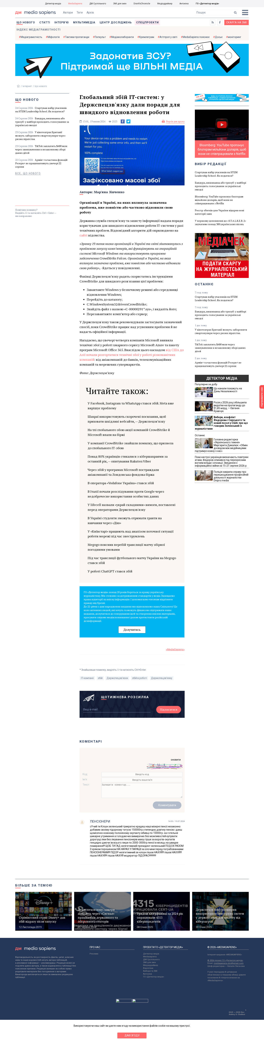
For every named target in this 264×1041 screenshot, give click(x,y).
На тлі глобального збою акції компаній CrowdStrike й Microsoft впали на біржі (129, 432)
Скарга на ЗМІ (236, 22)
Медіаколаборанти (122, 37)
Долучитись (132, 630)
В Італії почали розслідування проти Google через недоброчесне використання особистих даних (126, 493)
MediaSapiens (75, 3)
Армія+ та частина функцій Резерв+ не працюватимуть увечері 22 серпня (41, 163)
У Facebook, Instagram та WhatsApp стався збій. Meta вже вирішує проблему (131, 405)
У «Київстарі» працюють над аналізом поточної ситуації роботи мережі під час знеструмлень (130, 533)
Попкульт (100, 37)
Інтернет (27, 86)
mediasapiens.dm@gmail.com (229, 963)
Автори (68, 12)
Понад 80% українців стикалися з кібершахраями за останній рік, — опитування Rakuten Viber (128, 458)
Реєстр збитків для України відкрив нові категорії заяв (219, 212)
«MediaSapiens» (175, 649)
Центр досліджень (116, 22)
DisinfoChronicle (142, 3)
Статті (44, 22)
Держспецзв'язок (117, 678)
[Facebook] (123, 121)
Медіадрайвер (164, 3)
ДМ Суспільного (97, 3)
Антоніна (184, 3)
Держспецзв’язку (161, 678)
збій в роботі (139, 678)
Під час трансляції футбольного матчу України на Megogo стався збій (132, 560)
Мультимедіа (84, 22)
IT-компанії (87, 678)
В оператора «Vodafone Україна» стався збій (121, 483)
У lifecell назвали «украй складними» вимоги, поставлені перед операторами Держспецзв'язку (131, 507)
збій (100, 678)
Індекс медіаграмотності (39, 29)
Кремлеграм (146, 37)
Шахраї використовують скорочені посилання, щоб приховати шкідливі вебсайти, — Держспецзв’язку (127, 418)
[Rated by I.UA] (124, 1001)
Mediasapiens (150, 956)
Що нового (26, 22)
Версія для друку (175, 121)
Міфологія (54, 37)
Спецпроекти (147, 22)
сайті (84, 235)
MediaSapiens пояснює (196, 37)
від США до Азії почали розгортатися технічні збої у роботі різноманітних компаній (132, 355)
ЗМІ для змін (119, 3)
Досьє (219, 37)
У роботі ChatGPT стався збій (110, 571)
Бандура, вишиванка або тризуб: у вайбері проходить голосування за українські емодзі (42, 122)
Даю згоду (132, 1035)
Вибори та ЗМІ (150, 971)
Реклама (94, 954)
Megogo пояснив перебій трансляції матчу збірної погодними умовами (126, 547)
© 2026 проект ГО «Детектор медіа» (225, 960)
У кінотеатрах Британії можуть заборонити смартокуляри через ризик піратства (40, 135)
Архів (90, 12)
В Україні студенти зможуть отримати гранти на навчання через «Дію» (125, 520)
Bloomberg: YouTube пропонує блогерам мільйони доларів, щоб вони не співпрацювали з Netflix (219, 200)
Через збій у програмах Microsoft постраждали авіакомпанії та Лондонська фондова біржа (123, 472)
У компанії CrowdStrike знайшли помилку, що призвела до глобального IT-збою (130, 445)
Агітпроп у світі (168, 37)
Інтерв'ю (61, 22)
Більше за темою (34, 885)
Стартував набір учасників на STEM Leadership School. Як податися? (41, 109)
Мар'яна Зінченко (109, 192)
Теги (80, 12)
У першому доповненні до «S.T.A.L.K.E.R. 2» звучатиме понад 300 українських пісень (220, 222)
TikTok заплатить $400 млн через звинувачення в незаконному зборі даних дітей (41, 149)
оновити (176, 759)
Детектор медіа (53, 3)
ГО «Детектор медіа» (207, 3)
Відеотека (148, 968)
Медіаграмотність (31, 37)
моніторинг (234, 37)
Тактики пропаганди (77, 37)
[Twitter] (128, 121)
